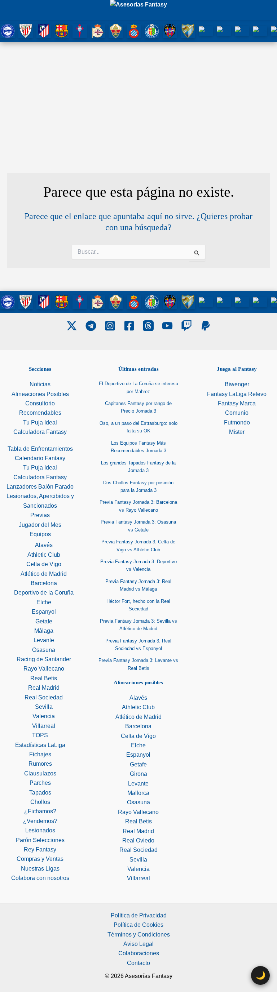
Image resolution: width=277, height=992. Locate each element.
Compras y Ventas (40, 859)
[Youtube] (167, 325)
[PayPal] (205, 325)
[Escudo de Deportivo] (98, 30)
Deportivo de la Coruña (44, 593)
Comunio (237, 413)
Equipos (40, 534)
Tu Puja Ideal (40, 422)
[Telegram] (90, 325)
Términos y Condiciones (138, 934)
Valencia (43, 716)
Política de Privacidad (139, 915)
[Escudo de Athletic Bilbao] (25, 30)
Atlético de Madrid (44, 574)
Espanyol (44, 612)
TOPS (40, 735)
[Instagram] (110, 325)
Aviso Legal (138, 944)
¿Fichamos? (40, 811)
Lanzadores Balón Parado (40, 487)
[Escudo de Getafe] (152, 30)
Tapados (40, 792)
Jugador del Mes (40, 525)
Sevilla (44, 707)
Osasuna (43, 650)
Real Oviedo (138, 840)
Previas (40, 515)
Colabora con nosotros (40, 878)
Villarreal (43, 726)
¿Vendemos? (40, 821)
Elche (43, 602)
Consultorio (40, 403)
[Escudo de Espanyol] (134, 30)
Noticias (40, 384)
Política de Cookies (138, 925)
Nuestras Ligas (40, 869)
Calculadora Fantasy (40, 432)
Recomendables (40, 413)
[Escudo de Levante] (170, 30)
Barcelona (44, 583)
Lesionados (40, 830)
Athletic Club (43, 555)
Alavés (44, 545)
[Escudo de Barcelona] (61, 30)
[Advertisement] (138, 96)
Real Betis (43, 678)
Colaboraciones (138, 953)
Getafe (43, 621)
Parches (40, 783)
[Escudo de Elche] (116, 30)
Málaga (43, 631)
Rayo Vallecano (43, 669)
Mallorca (138, 793)
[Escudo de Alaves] (7, 30)
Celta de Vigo (43, 564)
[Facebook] (129, 325)
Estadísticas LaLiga (40, 745)
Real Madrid (44, 688)
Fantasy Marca (237, 403)
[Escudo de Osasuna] (206, 31)
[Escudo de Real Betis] (260, 31)
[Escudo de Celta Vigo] (79, 30)
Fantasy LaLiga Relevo (237, 394)
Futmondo (237, 422)
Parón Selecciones (40, 840)
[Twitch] (186, 325)
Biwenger (237, 384)
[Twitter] (71, 325)
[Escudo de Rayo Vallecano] (242, 31)
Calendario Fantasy (40, 458)
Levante (44, 640)
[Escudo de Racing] (224, 31)
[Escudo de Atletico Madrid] (43, 30)
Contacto (138, 963)
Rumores (40, 764)
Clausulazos (40, 773)
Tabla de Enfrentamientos (40, 449)
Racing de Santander (44, 659)
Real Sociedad (44, 697)
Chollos (40, 802)
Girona (138, 774)
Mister (237, 432)
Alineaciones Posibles (40, 394)
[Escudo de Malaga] (188, 30)
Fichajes (40, 754)
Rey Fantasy (40, 849)
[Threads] (148, 325)
